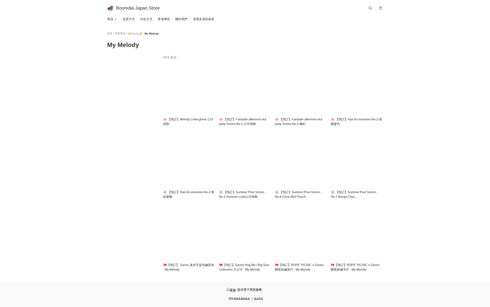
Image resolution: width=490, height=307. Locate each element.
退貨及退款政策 (203, 19)
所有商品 (120, 33)
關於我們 (181, 19)
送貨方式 (128, 19)
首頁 (110, 33)
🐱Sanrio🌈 (135, 33)
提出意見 (258, 298)
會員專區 (164, 19)
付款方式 (146, 19)
